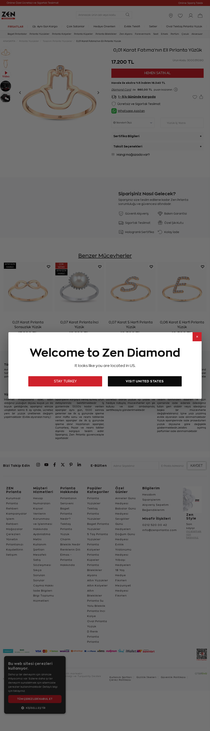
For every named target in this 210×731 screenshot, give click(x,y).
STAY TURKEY (65, 381)
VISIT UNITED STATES (145, 381)
